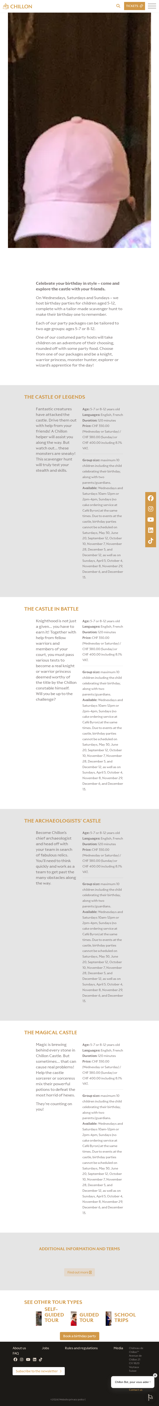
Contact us (135, 1389)
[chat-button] (150, 1397)
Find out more (78, 1272)
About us (19, 1348)
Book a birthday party (79, 1336)
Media (118, 1348)
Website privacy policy (72, 1399)
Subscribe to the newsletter (37, 1371)
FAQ (16, 1353)
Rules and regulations (81, 1348)
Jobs (45, 1348)
